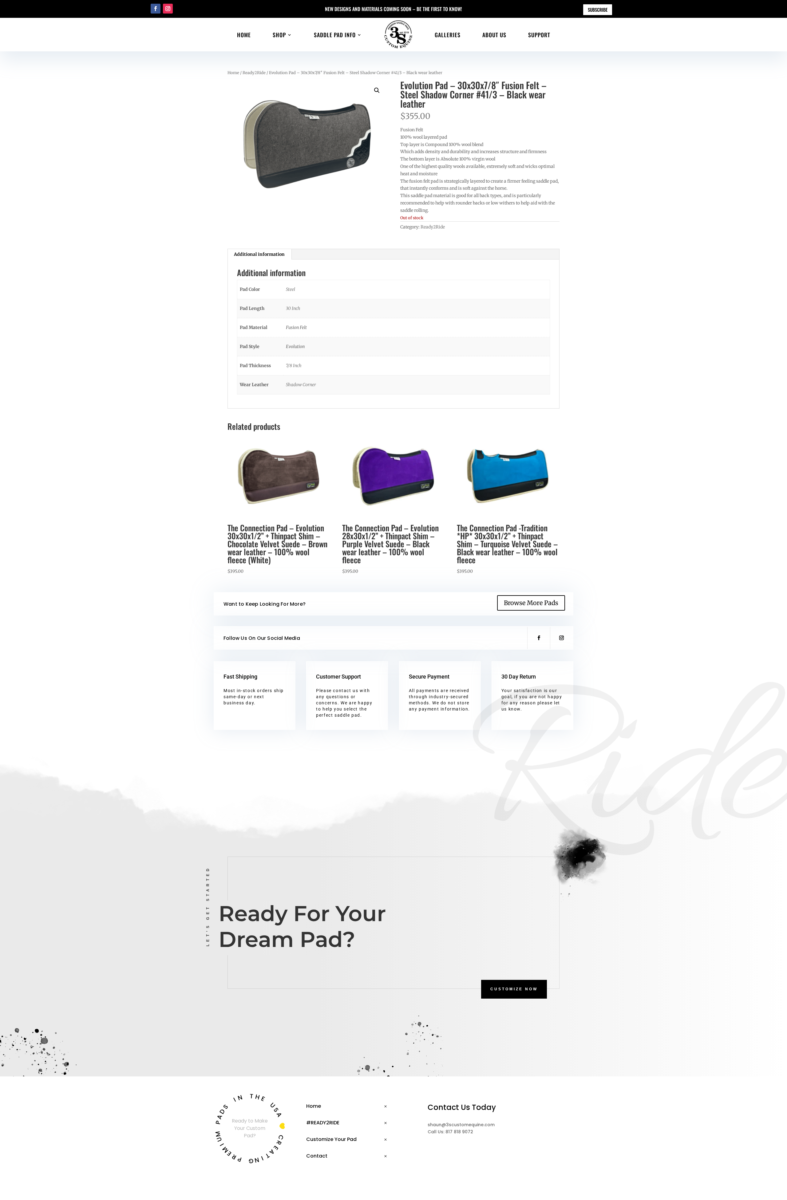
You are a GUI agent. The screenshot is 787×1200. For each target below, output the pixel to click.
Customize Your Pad (331, 1139)
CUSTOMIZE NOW (514, 989)
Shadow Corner (301, 384)
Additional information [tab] (259, 254)
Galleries (448, 35)
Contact (316, 1155)
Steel (290, 289)
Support (539, 35)
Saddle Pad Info (335, 35)
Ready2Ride (254, 72)
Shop (279, 35)
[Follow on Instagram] (168, 9)
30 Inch (293, 308)
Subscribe (597, 9)
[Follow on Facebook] (155, 9)
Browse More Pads (531, 603)
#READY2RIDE (322, 1122)
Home (244, 35)
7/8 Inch (294, 365)
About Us (494, 35)
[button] (376, 90)
